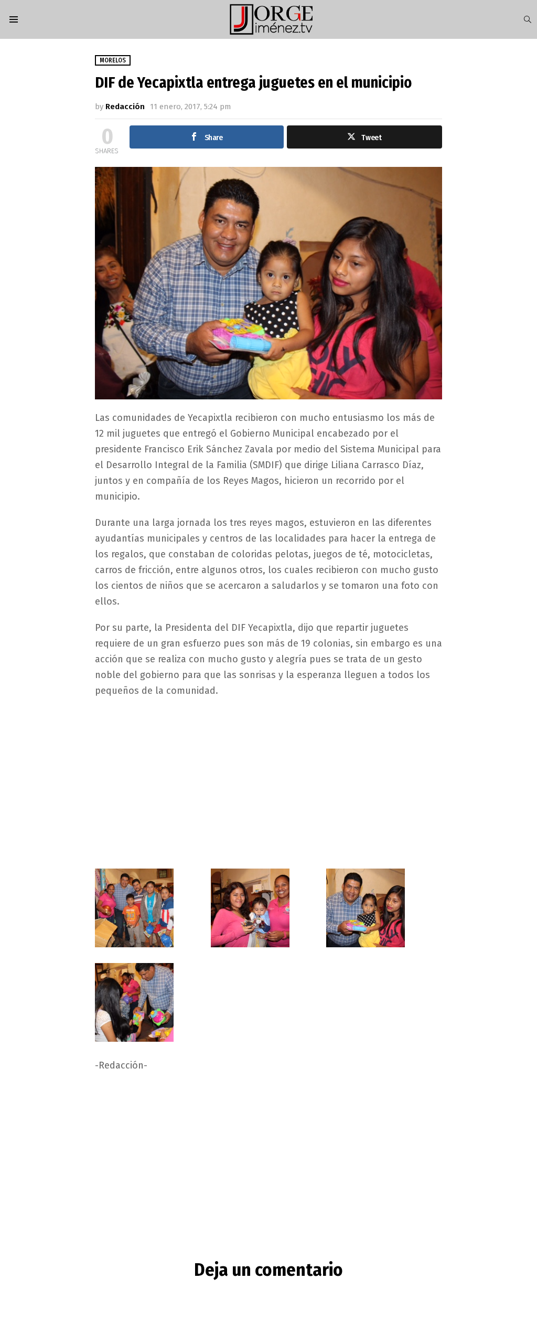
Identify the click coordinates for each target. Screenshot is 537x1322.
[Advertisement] (269, 782)
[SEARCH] (527, 19)
